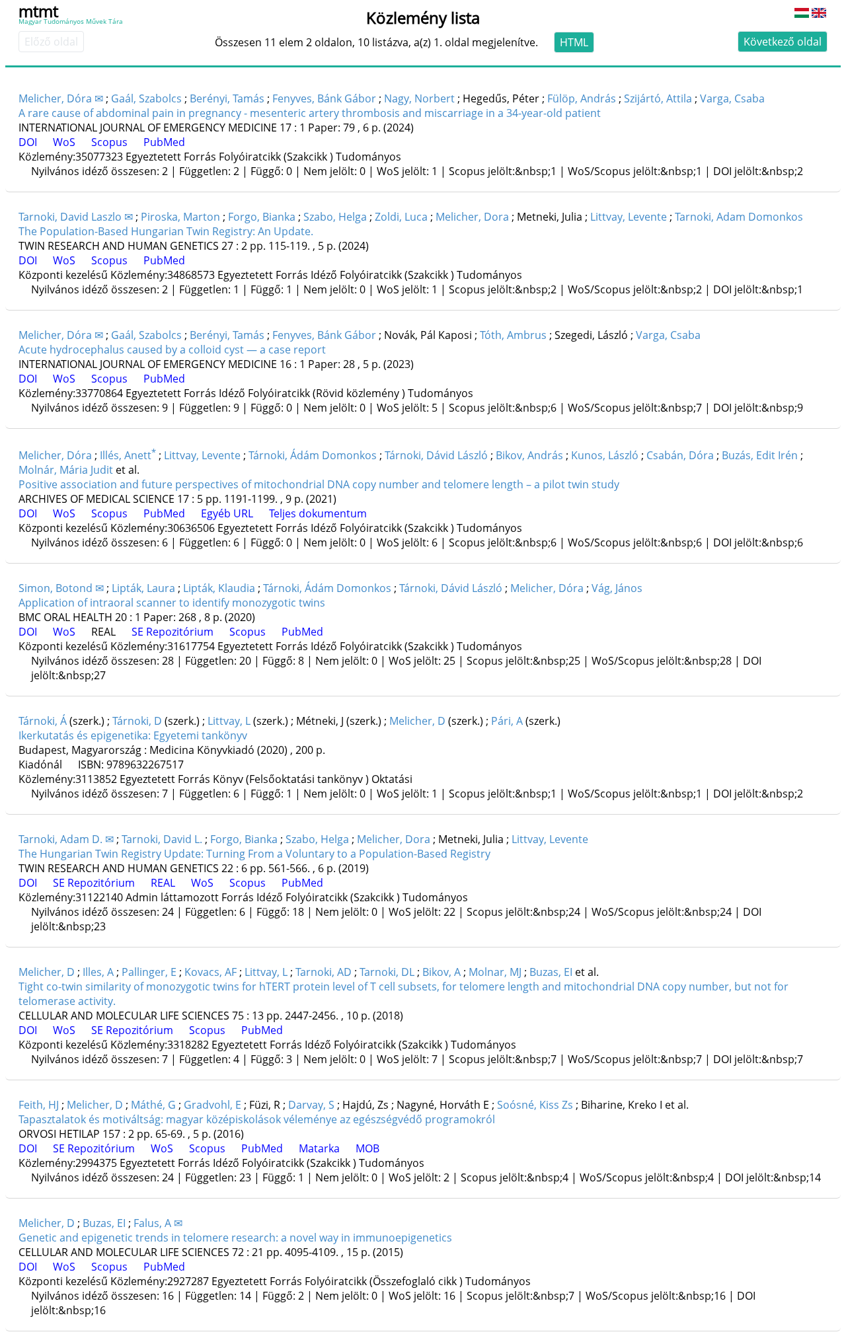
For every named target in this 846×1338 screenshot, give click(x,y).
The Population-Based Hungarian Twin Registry (166, 231)
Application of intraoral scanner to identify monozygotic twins (172, 602)
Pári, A (507, 721)
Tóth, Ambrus (513, 335)
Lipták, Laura (143, 588)
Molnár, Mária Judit (66, 470)
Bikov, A (441, 972)
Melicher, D (417, 721)
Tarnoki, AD (323, 972)
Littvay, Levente (628, 216)
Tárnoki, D (137, 721)
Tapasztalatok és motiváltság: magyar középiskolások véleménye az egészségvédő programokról (257, 1119)
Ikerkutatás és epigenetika (133, 735)
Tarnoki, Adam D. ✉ (66, 839)
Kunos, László (604, 455)
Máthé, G (153, 1104)
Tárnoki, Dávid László (436, 455)
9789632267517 (145, 764)
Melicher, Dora (472, 216)
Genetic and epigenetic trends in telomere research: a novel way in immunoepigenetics (235, 1237)
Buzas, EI (550, 972)
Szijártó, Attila (658, 98)
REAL (103, 631)
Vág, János (617, 588)
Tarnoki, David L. (162, 839)
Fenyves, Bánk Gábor (324, 98)
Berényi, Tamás (227, 98)
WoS (64, 142)
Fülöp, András (581, 98)
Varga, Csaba (732, 98)
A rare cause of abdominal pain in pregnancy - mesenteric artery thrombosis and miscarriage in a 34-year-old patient (310, 113)
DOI (28, 142)
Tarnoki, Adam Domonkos (739, 216)
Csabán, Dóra (680, 455)
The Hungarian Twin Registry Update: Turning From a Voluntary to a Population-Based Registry (254, 853)
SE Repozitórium (172, 631)
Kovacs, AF (210, 972)
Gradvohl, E (212, 1104)
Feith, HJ (39, 1104)
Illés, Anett (128, 455)
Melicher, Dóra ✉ (61, 98)
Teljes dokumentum (318, 513)
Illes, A (98, 972)
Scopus (109, 142)
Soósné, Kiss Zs (535, 1104)
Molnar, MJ (495, 972)
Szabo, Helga (335, 216)
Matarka (319, 1148)
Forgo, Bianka (261, 216)
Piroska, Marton (180, 216)
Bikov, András (529, 455)
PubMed (164, 142)
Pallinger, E (149, 972)
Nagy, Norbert (419, 98)
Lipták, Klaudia (219, 588)
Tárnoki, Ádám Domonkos (313, 455)
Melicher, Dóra (55, 455)
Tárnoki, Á (43, 721)
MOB (367, 1148)
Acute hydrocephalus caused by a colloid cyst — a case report (172, 349)
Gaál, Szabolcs (146, 98)
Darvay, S (311, 1104)
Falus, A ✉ (158, 1223)
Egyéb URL (227, 513)
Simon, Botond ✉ (61, 588)
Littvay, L (229, 721)
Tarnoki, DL (387, 972)
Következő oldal (783, 41)
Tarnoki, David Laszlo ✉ (76, 216)
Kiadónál (40, 764)
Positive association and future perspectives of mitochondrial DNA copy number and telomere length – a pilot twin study (319, 484)
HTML (574, 42)
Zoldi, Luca (401, 216)
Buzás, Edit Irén (760, 455)
